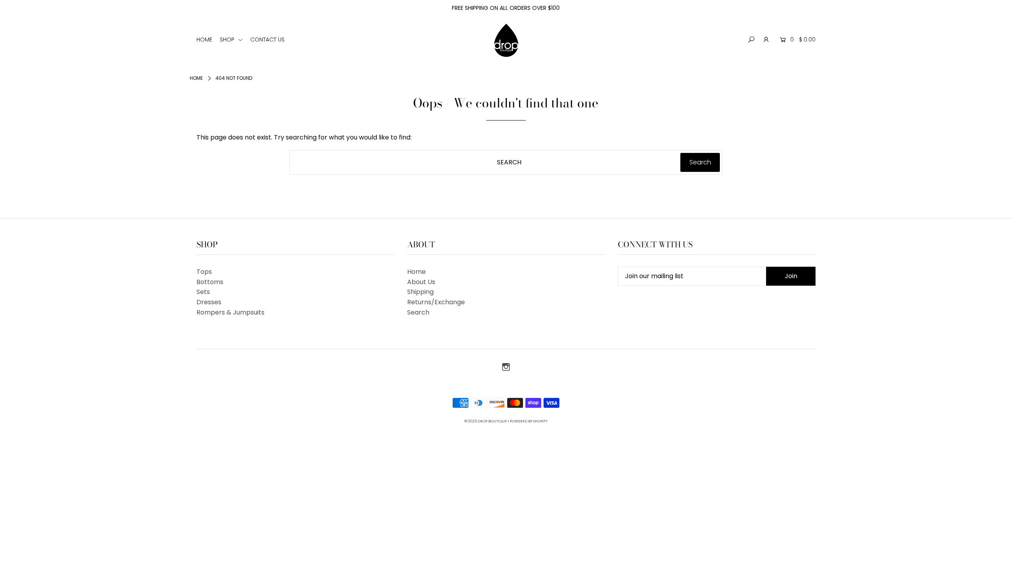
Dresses (208, 302)
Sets (203, 291)
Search (418, 312)
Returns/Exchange (436, 302)
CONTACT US (267, 39)
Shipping (420, 291)
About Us (421, 281)
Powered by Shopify (529, 421)
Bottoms (209, 281)
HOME (204, 39)
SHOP (228, 39)
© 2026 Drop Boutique (485, 421)
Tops (204, 271)
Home (196, 78)
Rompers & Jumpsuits (230, 312)
